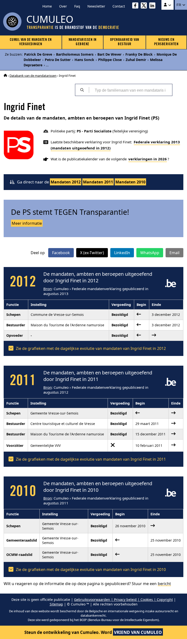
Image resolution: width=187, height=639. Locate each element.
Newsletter (96, 6)
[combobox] (130, 90)
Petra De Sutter (58, 59)
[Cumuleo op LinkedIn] (153, 6)
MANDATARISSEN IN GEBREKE (83, 42)
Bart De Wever (109, 54)
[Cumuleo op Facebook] (136, 6)
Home (47, 6)
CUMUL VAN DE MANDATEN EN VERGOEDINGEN (31, 42)
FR (179, 5)
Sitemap (56, 604)
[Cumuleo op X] (145, 6)
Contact (118, 6)
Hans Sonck (84, 59)
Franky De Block (139, 54)
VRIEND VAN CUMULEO (138, 632)
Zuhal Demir (136, 59)
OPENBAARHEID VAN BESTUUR (124, 42)
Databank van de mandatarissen (32, 75)
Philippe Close (110, 59)
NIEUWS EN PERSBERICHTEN (166, 42)
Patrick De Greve (38, 54)
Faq (77, 6)
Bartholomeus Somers (75, 54)
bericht (164, 583)
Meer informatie (27, 223)
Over (63, 6)
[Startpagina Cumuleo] (5, 75)
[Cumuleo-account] (167, 5)
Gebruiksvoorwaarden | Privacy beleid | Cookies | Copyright (123, 599)
